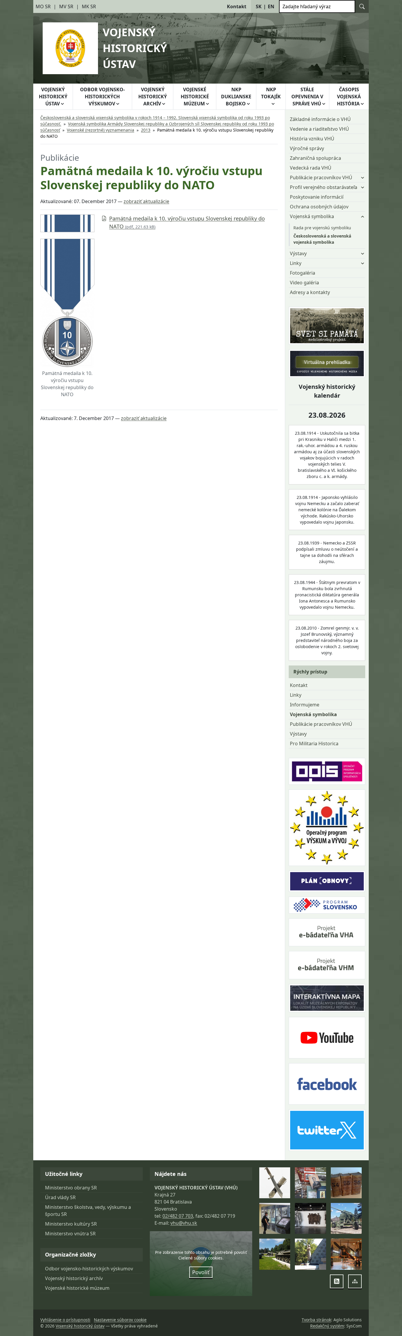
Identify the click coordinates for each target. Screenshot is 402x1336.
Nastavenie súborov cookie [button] (120, 1319)
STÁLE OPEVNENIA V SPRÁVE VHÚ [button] (307, 96)
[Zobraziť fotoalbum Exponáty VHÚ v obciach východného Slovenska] (346, 1218)
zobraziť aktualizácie (146, 201)
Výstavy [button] (298, 253)
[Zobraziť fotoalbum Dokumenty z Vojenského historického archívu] (346, 1182)
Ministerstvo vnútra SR (70, 1233)
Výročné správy (307, 148)
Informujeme (304, 704)
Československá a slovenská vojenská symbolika (322, 239)
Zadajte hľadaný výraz (307, 6)
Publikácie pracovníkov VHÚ (321, 724)
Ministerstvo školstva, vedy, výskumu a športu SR (88, 1210)
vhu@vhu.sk (183, 1223)
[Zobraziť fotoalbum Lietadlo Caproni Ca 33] (346, 1254)
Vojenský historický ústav (80, 1326)
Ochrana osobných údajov (319, 206)
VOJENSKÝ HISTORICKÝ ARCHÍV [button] (152, 96)
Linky (295, 695)
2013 (145, 130)
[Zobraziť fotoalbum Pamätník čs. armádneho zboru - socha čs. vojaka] (310, 1254)
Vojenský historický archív (74, 1278)
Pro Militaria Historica (314, 743)
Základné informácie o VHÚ (320, 119)
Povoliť (201, 1272)
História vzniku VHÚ (312, 138)
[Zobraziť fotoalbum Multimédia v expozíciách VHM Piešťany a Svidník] (274, 1218)
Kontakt (299, 685)
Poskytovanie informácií (316, 197)
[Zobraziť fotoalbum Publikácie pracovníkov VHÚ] (310, 1182)
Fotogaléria (302, 273)
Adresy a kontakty (310, 292)
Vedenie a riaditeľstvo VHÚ (319, 129)
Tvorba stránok (316, 1319)
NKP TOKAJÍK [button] (271, 93)
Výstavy (298, 734)
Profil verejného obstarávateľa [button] (323, 187)
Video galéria (304, 282)
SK (259, 6)
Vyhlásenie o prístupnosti (65, 1319)
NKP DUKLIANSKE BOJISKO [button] (236, 96)
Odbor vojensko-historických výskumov (89, 1268)
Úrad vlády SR (60, 1197)
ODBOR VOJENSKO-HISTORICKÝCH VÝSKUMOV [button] (102, 96)
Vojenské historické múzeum (77, 1288)
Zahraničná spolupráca (315, 158)
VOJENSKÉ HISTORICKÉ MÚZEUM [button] (195, 96)
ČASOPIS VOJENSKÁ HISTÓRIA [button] (349, 96)
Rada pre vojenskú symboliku (322, 227)
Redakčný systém (327, 1326)
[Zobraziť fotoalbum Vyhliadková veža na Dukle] (310, 1218)
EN (271, 6)
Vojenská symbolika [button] (312, 216)
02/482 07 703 (177, 1216)
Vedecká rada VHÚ (310, 168)
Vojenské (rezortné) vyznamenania (100, 130)
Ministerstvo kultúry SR (71, 1224)
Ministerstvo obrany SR (71, 1187)
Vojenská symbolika (313, 714)
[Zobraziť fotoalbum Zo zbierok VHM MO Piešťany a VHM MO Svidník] (274, 1182)
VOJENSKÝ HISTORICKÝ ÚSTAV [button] (53, 96)
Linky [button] (295, 263)
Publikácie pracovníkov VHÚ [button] (321, 177)
